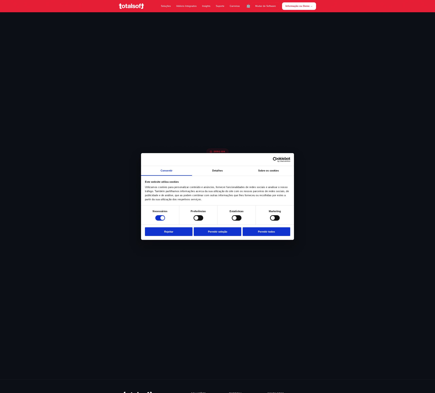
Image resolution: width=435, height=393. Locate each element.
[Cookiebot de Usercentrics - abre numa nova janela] (275, 159)
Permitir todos (266, 231)
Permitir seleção (217, 231)
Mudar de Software (265, 6)
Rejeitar (168, 231)
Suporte (220, 6)
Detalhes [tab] (217, 170)
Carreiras (235, 6)
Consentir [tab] (166, 170)
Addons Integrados (186, 6)
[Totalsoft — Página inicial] (131, 6)
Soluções (166, 6)
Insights (206, 6)
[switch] (198, 218)
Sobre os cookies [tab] (268, 170)
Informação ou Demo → (299, 6)
